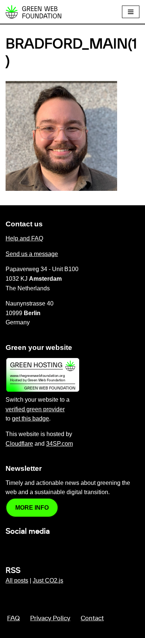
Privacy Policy (50, 618)
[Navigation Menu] (130, 12)
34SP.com (59, 443)
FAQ (13, 618)
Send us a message (32, 254)
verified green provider (35, 409)
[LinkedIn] (10, 547)
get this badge (30, 418)
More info (32, 507)
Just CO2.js (48, 580)
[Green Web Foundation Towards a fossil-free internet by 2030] (33, 11)
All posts (17, 580)
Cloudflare (19, 443)
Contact (92, 618)
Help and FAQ (24, 238)
